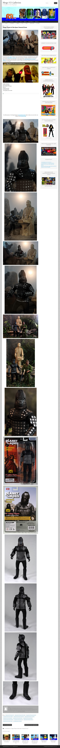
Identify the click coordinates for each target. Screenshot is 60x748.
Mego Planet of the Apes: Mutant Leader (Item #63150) (25, 741)
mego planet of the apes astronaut (31, 715)
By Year (36, 21)
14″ (3, 21)
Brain (4, 28)
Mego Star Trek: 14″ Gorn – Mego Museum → (31, 724)
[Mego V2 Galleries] (30, 10)
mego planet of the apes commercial (19, 716)
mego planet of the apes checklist (8, 716)
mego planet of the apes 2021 (10, 715)
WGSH (25, 21)
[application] (48, 151)
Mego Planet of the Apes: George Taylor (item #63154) (48, 166)
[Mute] (53, 154)
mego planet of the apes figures (7, 718)
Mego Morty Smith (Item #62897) (45, 167)
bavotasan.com (55, 746)
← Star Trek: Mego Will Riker (7, 724)
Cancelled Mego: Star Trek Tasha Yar (46, 162)
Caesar (11, 56)
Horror (16, 21)
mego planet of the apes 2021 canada (20, 715)
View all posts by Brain (21, 710)
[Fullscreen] (55, 154)
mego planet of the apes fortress (17, 718)
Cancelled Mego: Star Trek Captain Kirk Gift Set (47, 163)
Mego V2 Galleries (12, 2)
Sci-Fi (21, 21)
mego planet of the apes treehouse (8, 719)
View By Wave (30, 21)
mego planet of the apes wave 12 (28, 719)
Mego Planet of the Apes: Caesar (7, 721)
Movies (6, 21)
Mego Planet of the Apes (11, 57)
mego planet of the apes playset (27, 718)
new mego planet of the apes (17, 721)
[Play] (42, 154)
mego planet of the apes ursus (18, 719)
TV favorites (11, 21)
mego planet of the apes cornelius (29, 716)
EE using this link (23, 116)
